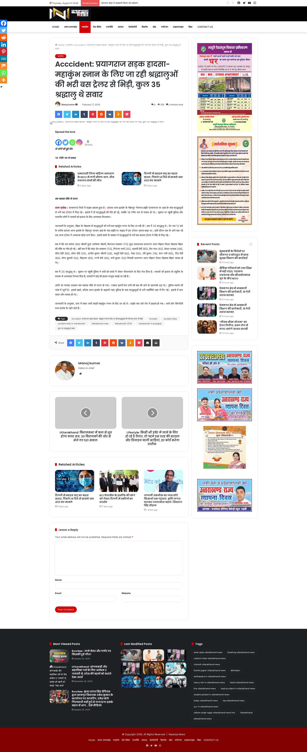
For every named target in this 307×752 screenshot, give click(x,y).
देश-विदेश (97, 26)
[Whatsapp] (72, 140)
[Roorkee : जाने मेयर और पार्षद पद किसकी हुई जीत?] (59, 656)
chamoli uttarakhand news (207, 664)
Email (58, 593)
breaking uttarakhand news (241, 652)
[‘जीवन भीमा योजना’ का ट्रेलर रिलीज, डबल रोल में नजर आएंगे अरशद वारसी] (207, 327)
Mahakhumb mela (100, 323)
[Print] (156, 342)
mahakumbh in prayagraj (150, 323)
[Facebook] (58, 114)
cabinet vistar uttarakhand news (210, 658)
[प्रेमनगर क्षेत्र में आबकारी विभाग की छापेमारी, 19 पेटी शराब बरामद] (207, 293)
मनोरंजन (164, 26)
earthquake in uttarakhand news (210, 676)
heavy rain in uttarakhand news (209, 682)
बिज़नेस (145, 26)
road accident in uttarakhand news (238, 688)
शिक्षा (190, 26)
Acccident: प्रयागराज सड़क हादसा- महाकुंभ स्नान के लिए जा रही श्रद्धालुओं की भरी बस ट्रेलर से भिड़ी (107, 318)
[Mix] (3, 65)
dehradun (235, 670)
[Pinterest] (92, 114)
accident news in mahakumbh (71, 323)
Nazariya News (177, 734)
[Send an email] (76, 104)
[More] (3, 79)
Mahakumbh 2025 (123, 323)
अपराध (120, 26)
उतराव (110, 207)
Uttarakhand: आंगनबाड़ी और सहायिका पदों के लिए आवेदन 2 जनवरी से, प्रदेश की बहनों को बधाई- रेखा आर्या (92, 672)
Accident (153, 318)
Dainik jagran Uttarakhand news (210, 670)
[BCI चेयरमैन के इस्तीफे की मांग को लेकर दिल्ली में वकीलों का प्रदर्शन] (119, 481)
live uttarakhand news (205, 688)
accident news (170, 318)
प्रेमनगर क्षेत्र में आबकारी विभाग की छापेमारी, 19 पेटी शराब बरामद (128, 3)
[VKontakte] (109, 114)
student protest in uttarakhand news (211, 694)
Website (126, 593)
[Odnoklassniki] (118, 114)
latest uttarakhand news (242, 682)
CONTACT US (205, 26)
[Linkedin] (3, 44)
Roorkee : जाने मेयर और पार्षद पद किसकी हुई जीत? (91, 652)
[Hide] (1, 86)
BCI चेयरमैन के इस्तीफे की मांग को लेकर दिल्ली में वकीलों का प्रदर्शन (117, 499)
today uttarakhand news (206, 700)
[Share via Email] (147, 342)
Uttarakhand (246, 712)
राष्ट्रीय (85, 26)
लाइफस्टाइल (178, 26)
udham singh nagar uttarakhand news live (214, 712)
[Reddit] (101, 114)
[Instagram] (79, 140)
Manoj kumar (68, 104)
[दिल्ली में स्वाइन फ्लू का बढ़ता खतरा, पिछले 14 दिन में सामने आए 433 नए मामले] (131, 178)
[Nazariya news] (70, 14)
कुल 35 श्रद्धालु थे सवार (66, 328)
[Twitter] (67, 114)
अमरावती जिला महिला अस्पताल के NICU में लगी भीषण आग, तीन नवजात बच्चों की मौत (95, 177)
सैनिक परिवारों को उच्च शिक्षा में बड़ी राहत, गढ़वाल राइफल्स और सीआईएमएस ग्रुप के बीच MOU (235, 273)
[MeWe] (3, 58)
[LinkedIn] (75, 114)
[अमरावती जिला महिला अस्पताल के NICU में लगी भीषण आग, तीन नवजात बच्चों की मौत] (65, 178)
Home (55, 26)
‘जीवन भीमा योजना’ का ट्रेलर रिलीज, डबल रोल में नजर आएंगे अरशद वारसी (233, 325)
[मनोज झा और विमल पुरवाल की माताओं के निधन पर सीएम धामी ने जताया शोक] (175, 668)
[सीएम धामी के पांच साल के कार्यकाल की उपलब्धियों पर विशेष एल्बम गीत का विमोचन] (175, 682)
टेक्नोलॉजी (132, 26)
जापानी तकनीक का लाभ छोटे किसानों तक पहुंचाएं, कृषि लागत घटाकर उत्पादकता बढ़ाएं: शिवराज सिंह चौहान (163, 500)
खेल (154, 26)
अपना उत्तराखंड (70, 26)
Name (58, 579)
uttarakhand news (203, 718)
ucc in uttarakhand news (206, 706)
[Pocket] (126, 114)
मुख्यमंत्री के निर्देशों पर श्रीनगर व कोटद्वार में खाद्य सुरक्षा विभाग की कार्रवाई (233, 254)
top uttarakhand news (233, 700)
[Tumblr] (84, 114)
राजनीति (109, 26)
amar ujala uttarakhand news (208, 652)
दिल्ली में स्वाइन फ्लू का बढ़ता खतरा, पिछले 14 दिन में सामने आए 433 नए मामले (163, 177)
